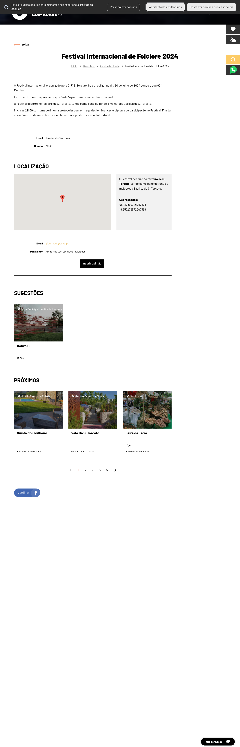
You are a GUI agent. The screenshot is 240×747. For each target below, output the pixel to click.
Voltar (25, 44)
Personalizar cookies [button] (123, 7)
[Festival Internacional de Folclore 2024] (120, 373)
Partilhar (23, 492)
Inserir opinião (91, 263)
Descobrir (89, 66)
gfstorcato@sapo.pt (57, 243)
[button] (62, 198)
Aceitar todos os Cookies (165, 7)
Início (74, 66)
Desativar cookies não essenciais (211, 7)
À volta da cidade (109, 66)
